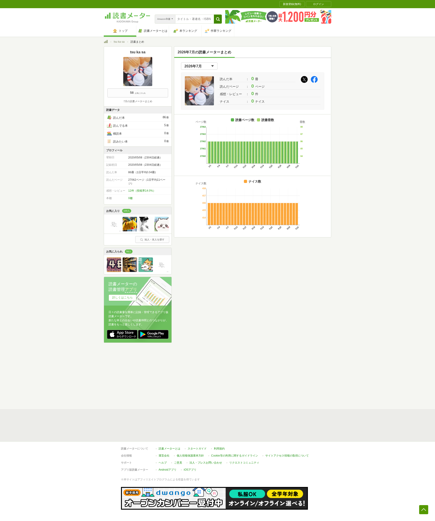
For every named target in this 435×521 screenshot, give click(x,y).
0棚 (130, 198)
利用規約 (219, 448)
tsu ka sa (119, 41)
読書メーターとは (169, 448)
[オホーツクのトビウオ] (145, 271)
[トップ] (106, 42)
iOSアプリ (190, 469)
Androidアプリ (167, 469)
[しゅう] (130, 271)
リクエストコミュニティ (244, 462)
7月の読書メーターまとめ (137, 101)
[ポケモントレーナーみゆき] (130, 230)
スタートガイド (197, 448)
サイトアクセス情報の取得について (287, 455)
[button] (218, 19)
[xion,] (145, 230)
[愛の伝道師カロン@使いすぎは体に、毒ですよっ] (161, 230)
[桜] (114, 230)
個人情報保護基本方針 (190, 455)
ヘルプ (163, 462)
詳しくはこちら (122, 297)
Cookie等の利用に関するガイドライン (234, 455)
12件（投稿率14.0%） (142, 190)
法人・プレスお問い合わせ (205, 462)
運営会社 (164, 455)
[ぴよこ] (114, 271)
